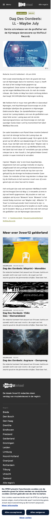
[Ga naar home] (25, 4)
